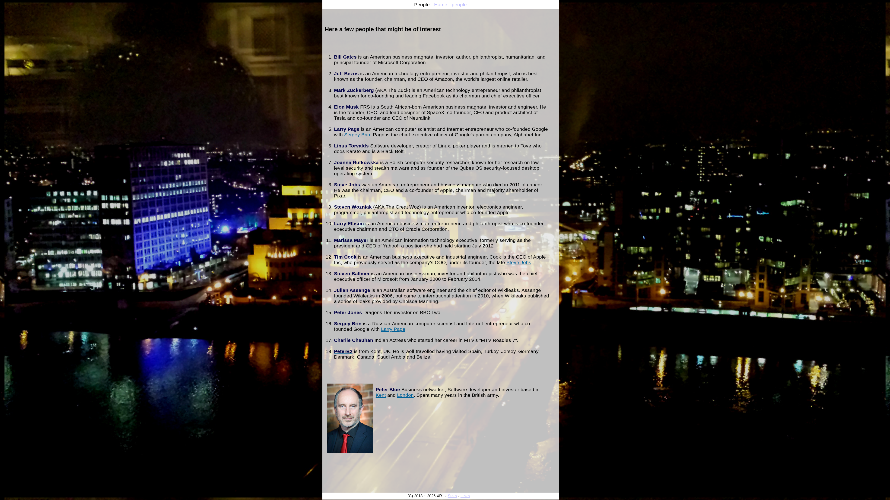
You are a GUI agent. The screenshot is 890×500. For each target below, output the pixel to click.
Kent (381, 395)
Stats (452, 496)
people (459, 4)
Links (465, 496)
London (405, 395)
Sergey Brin (357, 134)
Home (440, 4)
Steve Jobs (518, 262)
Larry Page (393, 329)
